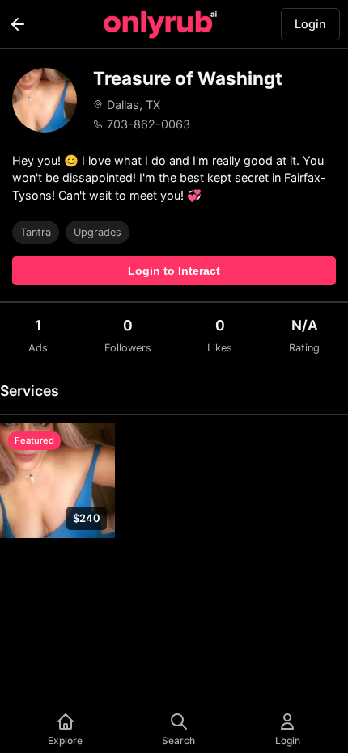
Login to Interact (174, 270)
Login (310, 24)
